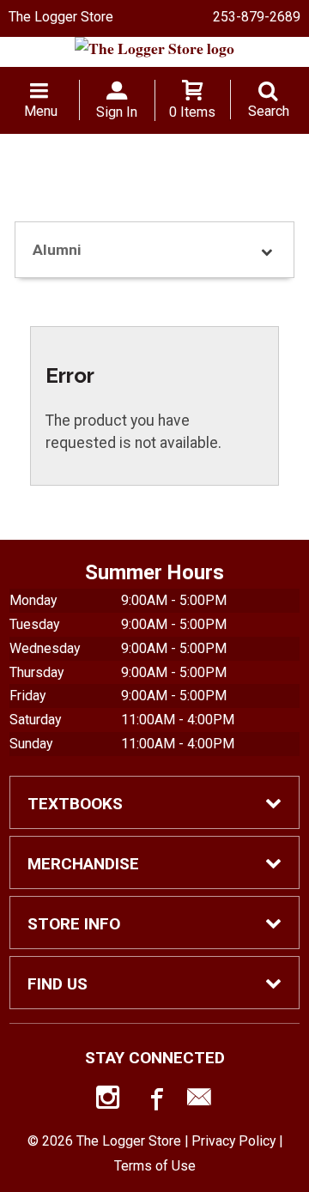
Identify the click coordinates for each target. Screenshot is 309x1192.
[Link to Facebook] (154, 1101)
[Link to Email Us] (199, 1101)
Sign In (116, 112)
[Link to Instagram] (110, 1101)
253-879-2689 (256, 17)
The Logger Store (61, 17)
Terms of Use (155, 1166)
